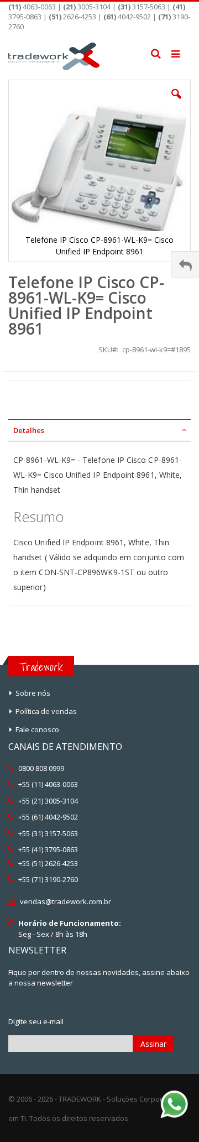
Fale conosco (37, 729)
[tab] (99, 430)
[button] (176, 102)
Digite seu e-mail (36, 1021)
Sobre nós (32, 693)
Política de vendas (46, 711)
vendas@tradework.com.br (65, 901)
